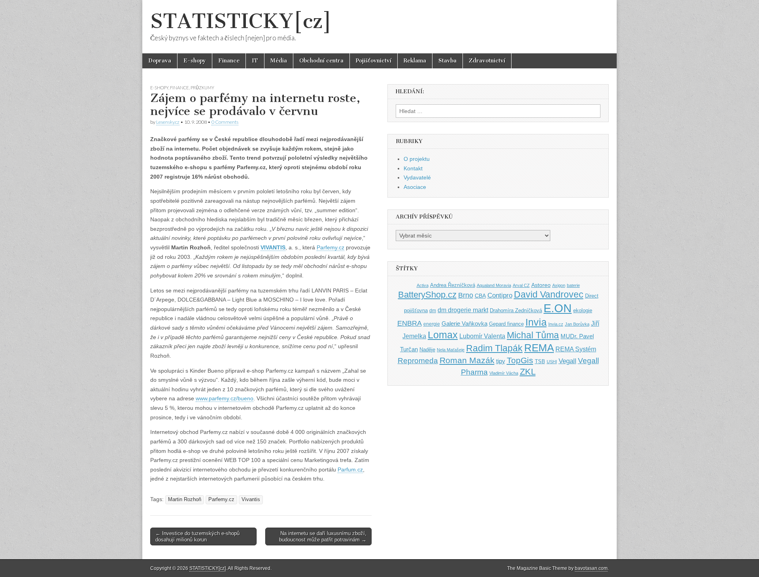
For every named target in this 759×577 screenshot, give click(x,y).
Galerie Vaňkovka (464, 324)
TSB (540, 361)
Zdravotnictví (487, 60)
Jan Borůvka (577, 324)
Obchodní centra (321, 60)
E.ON (558, 308)
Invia (536, 322)
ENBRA (409, 323)
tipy (500, 361)
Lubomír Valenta (482, 336)
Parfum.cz (350, 469)
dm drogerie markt (463, 310)
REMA (539, 348)
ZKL (528, 372)
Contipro (499, 295)
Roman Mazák (467, 360)
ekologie (582, 310)
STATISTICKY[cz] (241, 21)
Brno (465, 295)
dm (432, 310)
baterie (573, 285)
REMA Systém (575, 349)
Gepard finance (506, 324)
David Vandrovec (548, 295)
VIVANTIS (273, 247)
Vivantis (251, 499)
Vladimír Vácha (503, 373)
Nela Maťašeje (450, 349)
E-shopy (194, 60)
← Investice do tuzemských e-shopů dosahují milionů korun (197, 536)
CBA (480, 296)
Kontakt (413, 168)
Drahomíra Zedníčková (516, 310)
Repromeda (418, 360)
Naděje (427, 350)
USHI (552, 361)
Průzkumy (202, 87)
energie (431, 324)
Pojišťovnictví (373, 60)
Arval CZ (521, 285)
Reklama (415, 60)
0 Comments (224, 122)
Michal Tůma (533, 335)
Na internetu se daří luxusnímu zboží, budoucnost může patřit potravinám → (322, 536)
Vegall (567, 361)
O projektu (417, 159)
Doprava (159, 60)
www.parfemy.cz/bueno (224, 398)
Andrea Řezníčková (452, 285)
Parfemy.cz (330, 247)
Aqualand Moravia (494, 285)
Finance (229, 60)
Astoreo (541, 285)
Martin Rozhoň (184, 499)
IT (255, 60)
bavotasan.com (591, 568)
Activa (423, 285)
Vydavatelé (417, 177)
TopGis (520, 360)
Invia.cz (555, 324)
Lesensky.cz (167, 122)
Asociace (415, 187)
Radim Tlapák (494, 348)
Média (278, 60)
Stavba (447, 60)
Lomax (443, 334)
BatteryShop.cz (427, 295)
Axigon (558, 285)
